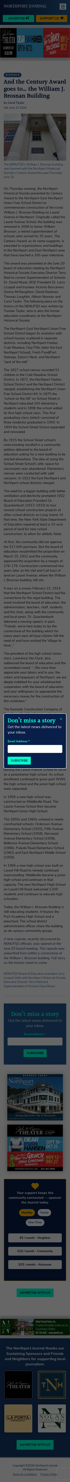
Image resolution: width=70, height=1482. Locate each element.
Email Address (19, 741)
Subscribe (19, 760)
